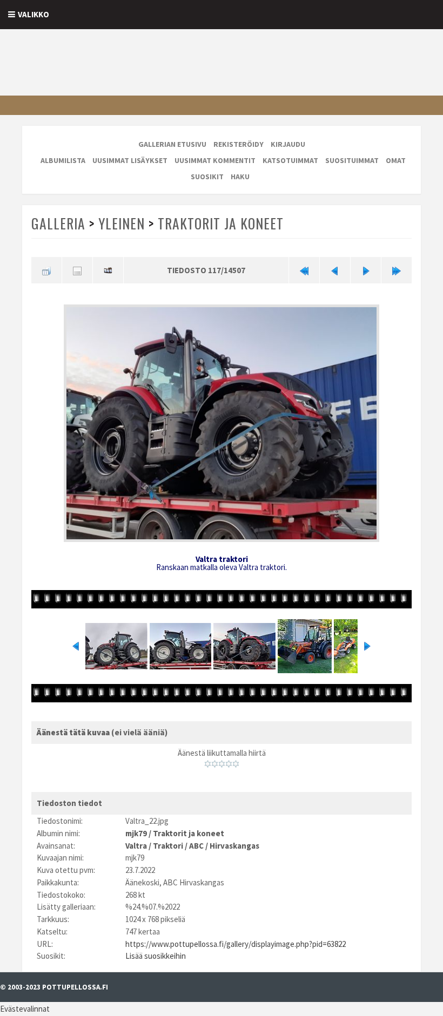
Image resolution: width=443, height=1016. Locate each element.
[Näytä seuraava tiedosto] (365, 270)
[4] (228, 764)
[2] (214, 764)
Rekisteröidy (238, 144)
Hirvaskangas (234, 846)
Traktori (168, 846)
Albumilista (63, 160)
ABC (196, 846)
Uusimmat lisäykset (129, 160)
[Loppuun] (396, 270)
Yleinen (121, 223)
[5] (235, 764)
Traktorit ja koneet (221, 223)
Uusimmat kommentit (215, 160)
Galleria (58, 223)
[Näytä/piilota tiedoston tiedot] (77, 270)
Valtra (136, 846)
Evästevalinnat (25, 1009)
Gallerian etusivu (172, 144)
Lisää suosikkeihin (155, 956)
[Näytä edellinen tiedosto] (335, 270)
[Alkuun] (304, 270)
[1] (207, 764)
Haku (240, 176)
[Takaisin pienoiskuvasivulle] (46, 270)
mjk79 (136, 833)
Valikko (33, 14)
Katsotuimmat (290, 160)
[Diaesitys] (108, 270)
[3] (221, 764)
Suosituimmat (352, 160)
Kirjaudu (288, 144)
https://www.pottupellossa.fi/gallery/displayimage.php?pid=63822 (235, 944)
